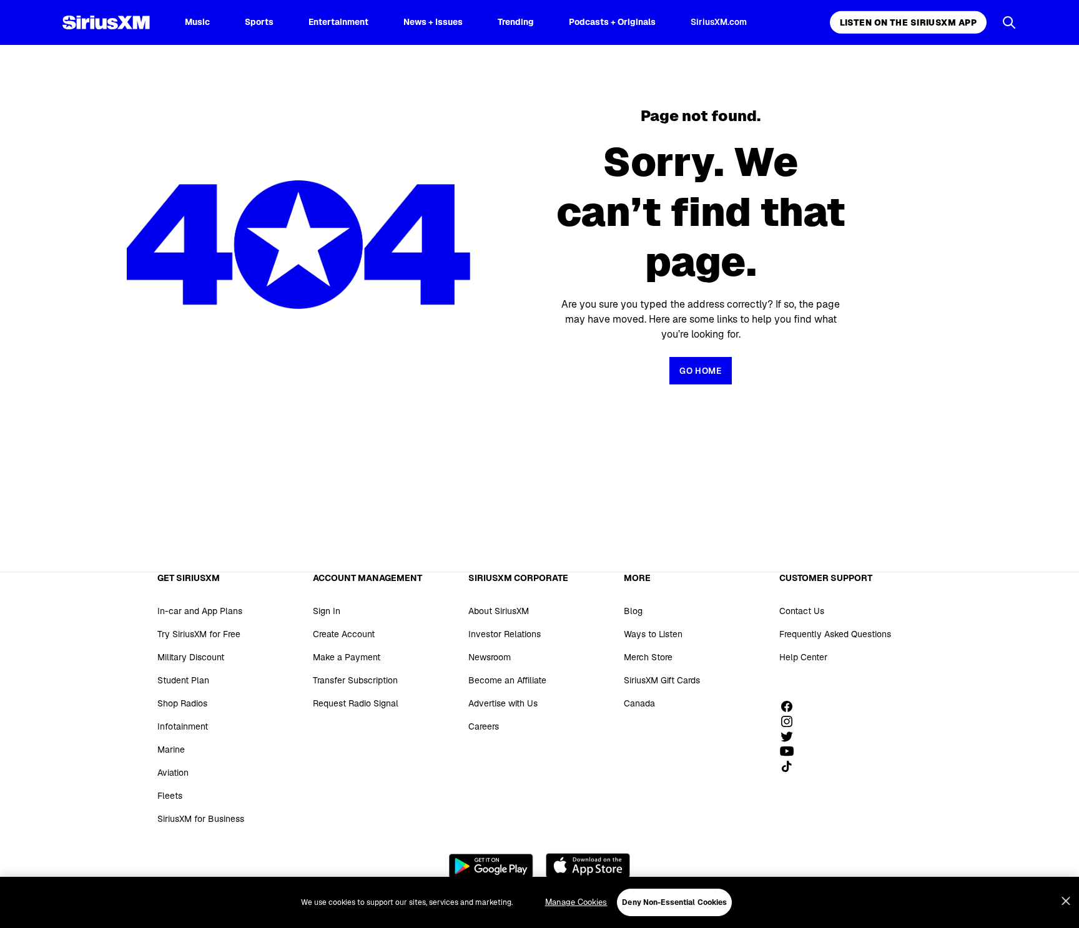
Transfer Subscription (355, 680)
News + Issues (433, 21)
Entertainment (338, 21)
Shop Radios (182, 703)
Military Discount (190, 657)
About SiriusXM (498, 611)
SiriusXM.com (719, 21)
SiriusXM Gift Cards (662, 680)
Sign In (326, 611)
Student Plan (183, 680)
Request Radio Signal (355, 703)
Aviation (173, 772)
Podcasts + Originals (612, 21)
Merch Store (648, 657)
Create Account (344, 634)
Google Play (491, 865)
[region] (539, 902)
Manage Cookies (576, 902)
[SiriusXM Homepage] (106, 22)
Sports (259, 21)
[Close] (1066, 901)
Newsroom (489, 657)
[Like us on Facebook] (791, 706)
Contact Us (801, 611)
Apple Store (588, 865)
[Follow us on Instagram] (791, 721)
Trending (516, 21)
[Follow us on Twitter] (791, 736)
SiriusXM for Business (200, 818)
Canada (639, 703)
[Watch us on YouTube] (791, 751)
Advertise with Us (503, 703)
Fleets (169, 795)
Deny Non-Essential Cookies (674, 902)
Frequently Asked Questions (835, 634)
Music (197, 21)
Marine (171, 749)
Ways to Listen (653, 634)
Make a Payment (346, 657)
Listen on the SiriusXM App (908, 22)
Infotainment (182, 726)
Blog (633, 611)
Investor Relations (504, 634)
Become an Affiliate (507, 680)
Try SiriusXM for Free (198, 634)
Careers (483, 726)
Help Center (803, 657)
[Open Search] (1009, 22)
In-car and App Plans (199, 611)
